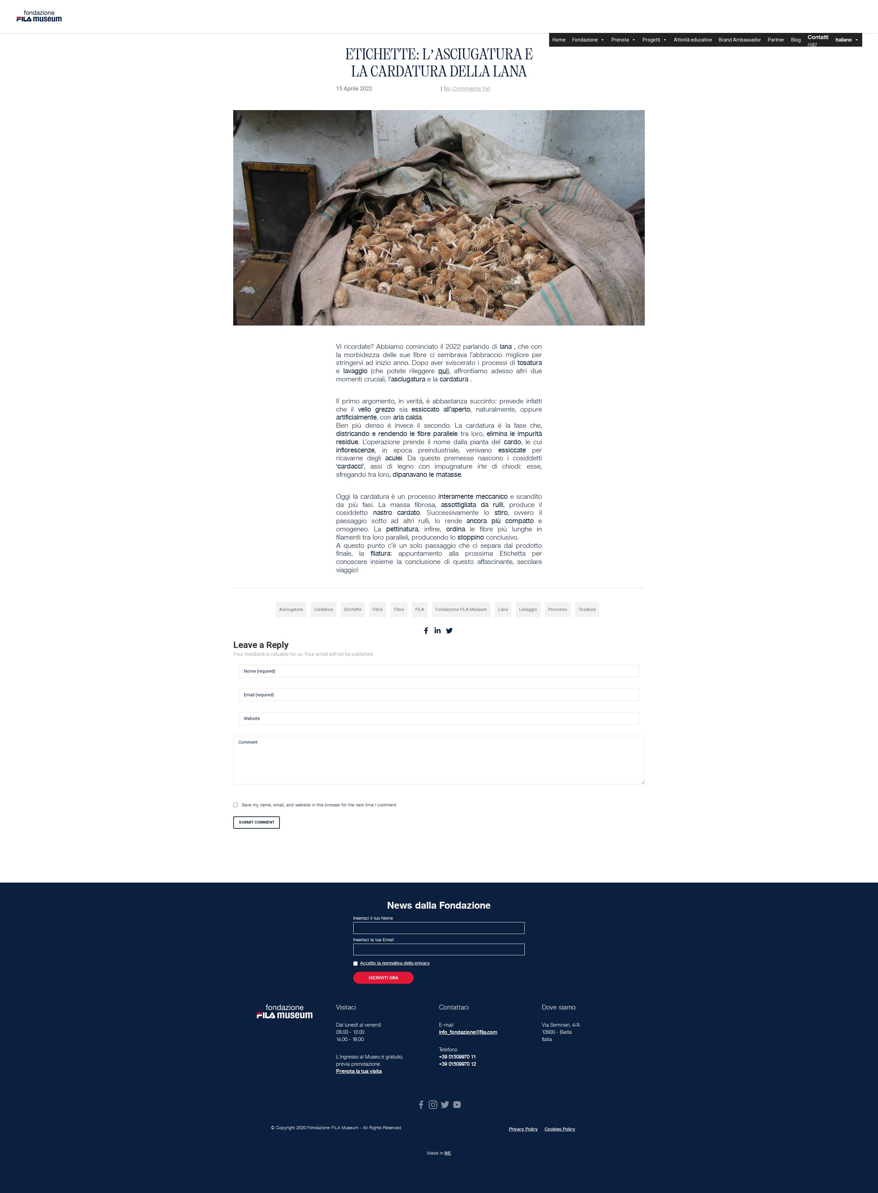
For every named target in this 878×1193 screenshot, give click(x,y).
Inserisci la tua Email (373, 940)
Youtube (457, 1104)
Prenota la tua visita (359, 1071)
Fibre (399, 609)
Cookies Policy (560, 1129)
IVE (447, 1153)
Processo (557, 609)
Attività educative (693, 40)
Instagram (433, 1104)
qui (443, 371)
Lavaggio (528, 609)
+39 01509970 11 (457, 1056)
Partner (776, 40)
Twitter (445, 1104)
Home (559, 40)
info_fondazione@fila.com (468, 1032)
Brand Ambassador (740, 40)
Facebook (421, 1104)
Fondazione (585, 40)
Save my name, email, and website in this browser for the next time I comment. (319, 805)
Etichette (352, 609)
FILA (419, 609)
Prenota (620, 40)
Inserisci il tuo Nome (373, 918)
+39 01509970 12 (457, 1064)
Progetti (651, 40)
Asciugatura (291, 609)
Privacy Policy (523, 1129)
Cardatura (323, 609)
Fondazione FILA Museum (461, 609)
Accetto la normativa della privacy (395, 963)
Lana (503, 609)
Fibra (378, 609)
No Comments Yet (467, 88)
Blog (796, 40)
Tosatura (587, 609)
